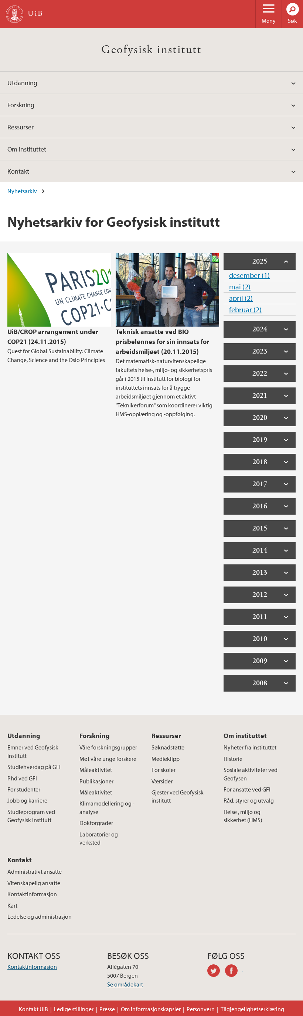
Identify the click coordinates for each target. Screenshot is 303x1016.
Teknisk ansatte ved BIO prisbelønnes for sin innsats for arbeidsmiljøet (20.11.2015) (162, 341)
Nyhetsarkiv (22, 191)
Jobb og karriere (27, 800)
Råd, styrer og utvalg (249, 800)
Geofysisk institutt (151, 49)
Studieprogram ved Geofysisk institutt (31, 816)
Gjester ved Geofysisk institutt (178, 796)
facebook (234, 971)
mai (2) (240, 286)
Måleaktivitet (95, 769)
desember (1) (249, 275)
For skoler (164, 769)
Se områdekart (125, 984)
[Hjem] (14, 14)
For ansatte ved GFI (247, 789)
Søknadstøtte (168, 747)
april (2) (241, 298)
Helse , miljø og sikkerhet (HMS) (243, 816)
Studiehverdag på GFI (34, 766)
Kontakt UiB (33, 1009)
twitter (216, 971)
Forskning (20, 105)
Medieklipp (166, 758)
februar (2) (245, 309)
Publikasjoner (96, 781)
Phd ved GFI (22, 778)
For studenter (23, 789)
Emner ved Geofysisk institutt (32, 751)
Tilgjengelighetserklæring (252, 1009)
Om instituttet (26, 149)
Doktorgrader (96, 823)
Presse (107, 1009)
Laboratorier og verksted (98, 838)
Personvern (201, 1009)
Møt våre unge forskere (107, 758)
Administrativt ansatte (34, 871)
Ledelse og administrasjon (39, 916)
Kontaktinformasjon (32, 894)
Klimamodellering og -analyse (107, 807)
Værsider (162, 781)
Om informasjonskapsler (151, 1009)
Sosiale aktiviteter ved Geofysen (251, 774)
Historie (233, 758)
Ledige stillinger (73, 1009)
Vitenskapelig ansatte (33, 883)
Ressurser (20, 127)
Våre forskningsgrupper (108, 747)
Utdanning (22, 83)
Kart (12, 905)
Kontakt (18, 171)
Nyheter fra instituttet (250, 747)
